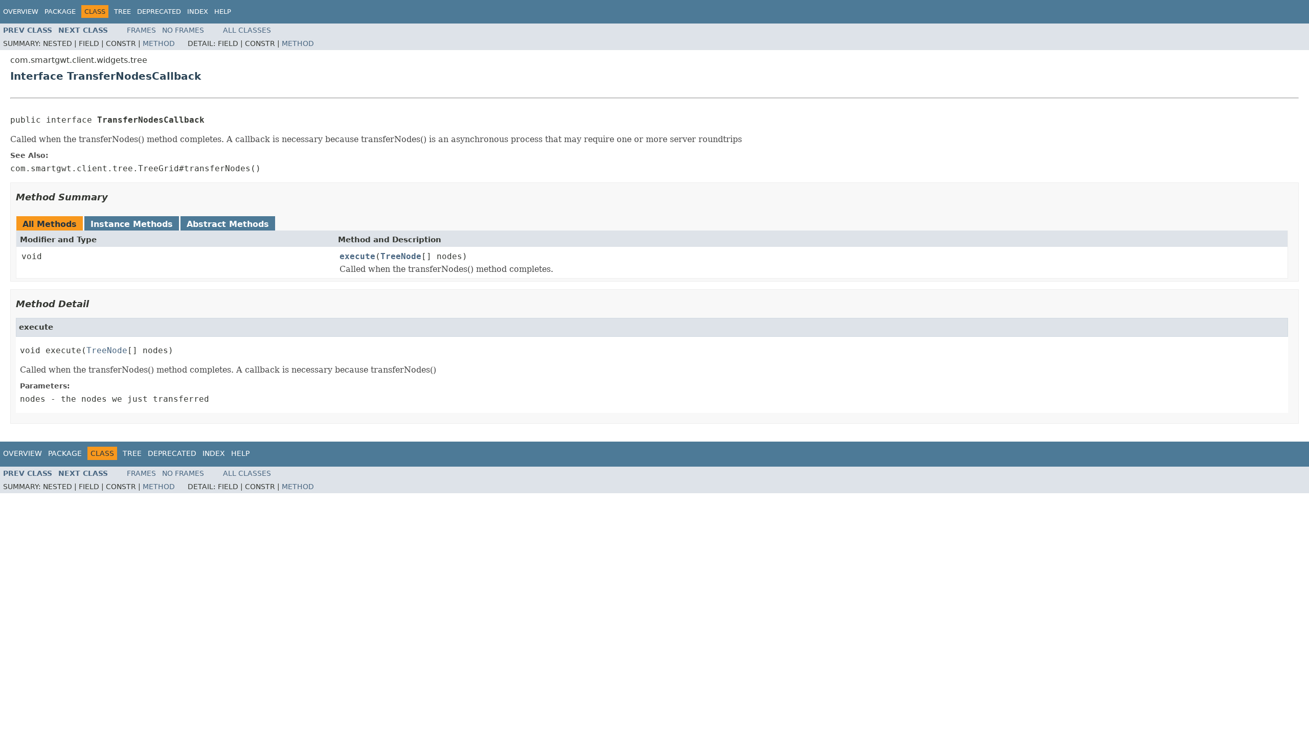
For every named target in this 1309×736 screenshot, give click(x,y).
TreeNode (400, 256)
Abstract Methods (228, 224)
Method (159, 43)
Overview (20, 11)
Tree (122, 11)
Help (222, 11)
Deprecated (159, 11)
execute (357, 256)
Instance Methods (132, 224)
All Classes (247, 30)
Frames (141, 30)
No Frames (183, 30)
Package (60, 11)
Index (197, 11)
